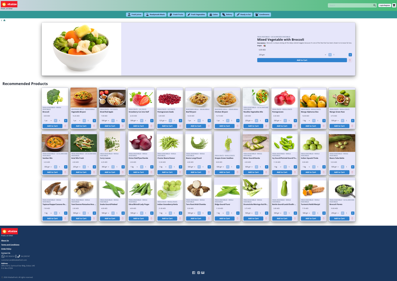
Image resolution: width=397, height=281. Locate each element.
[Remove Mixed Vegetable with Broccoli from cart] (350, 60)
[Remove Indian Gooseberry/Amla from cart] (180, 218)
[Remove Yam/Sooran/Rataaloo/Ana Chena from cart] (94, 218)
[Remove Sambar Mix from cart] (65, 172)
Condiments (264, 14)
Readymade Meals (157, 14)
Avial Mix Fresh (77, 158)
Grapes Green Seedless (224, 158)
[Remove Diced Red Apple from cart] (123, 126)
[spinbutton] (340, 55)
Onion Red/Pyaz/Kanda (138, 158)
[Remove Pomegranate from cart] (295, 126)
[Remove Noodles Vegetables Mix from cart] (266, 126)
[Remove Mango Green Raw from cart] (352, 126)
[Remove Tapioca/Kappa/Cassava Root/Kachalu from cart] (65, 218)
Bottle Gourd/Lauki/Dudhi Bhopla (286, 204)
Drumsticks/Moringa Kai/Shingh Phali (259, 204)
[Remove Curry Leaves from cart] (123, 172)
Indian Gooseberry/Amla (167, 204)
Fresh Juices (136, 14)
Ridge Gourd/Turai (222, 204)
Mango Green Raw (337, 112)
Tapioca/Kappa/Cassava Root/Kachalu (58, 204)
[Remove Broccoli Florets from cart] (352, 218)
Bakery (229, 14)
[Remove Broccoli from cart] (65, 126)
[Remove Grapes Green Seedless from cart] (237, 172)
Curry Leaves (105, 158)
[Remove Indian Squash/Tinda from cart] (324, 172)
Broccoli (46, 112)
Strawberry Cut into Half (139, 112)
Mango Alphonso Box (309, 112)
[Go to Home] (3, 20)
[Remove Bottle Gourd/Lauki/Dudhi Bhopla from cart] (295, 218)
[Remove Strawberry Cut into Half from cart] (151, 126)
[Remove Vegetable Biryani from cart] (94, 126)
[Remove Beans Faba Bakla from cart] (352, 172)
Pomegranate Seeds (165, 112)
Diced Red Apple (106, 112)
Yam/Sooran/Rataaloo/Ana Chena (85, 204)
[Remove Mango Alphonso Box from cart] (324, 126)
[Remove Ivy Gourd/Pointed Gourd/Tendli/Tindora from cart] (295, 172)
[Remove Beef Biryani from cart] (209, 126)
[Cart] (394, 5)
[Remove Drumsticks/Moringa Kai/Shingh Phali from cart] (266, 218)
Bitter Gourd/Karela (251, 158)
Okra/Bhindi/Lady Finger (139, 204)
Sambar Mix (47, 158)
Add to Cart (302, 60)
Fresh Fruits (178, 14)
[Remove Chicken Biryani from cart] (237, 126)
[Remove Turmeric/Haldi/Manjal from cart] (324, 218)
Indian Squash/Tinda (309, 158)
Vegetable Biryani (78, 112)
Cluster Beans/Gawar (166, 158)
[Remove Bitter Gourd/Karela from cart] (266, 172)
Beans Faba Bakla (337, 158)
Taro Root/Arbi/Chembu (196, 204)
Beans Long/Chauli (194, 158)
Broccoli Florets (336, 204)
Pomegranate (277, 112)
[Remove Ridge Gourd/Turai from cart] (237, 218)
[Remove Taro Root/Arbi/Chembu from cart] (209, 218)
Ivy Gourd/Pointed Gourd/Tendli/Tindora (289, 158)
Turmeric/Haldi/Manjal (310, 204)
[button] (330, 54)
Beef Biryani (191, 112)
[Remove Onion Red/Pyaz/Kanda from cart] (151, 172)
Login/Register (385, 5)
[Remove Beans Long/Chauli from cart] (209, 172)
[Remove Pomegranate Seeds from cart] (180, 126)
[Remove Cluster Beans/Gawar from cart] (180, 172)
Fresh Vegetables (198, 14)
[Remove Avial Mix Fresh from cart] (94, 172)
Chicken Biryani (221, 112)
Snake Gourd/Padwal (108, 204)
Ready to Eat (245, 14)
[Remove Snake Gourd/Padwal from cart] (123, 218)
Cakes (215, 14)
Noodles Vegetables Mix (253, 112)
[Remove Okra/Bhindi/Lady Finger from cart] (151, 218)
